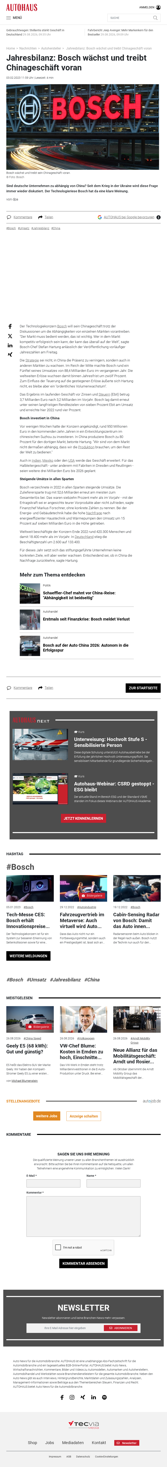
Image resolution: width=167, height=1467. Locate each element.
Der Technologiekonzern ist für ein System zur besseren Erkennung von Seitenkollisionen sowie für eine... (29, 938)
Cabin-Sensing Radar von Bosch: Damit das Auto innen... (136, 920)
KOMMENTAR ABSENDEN (84, 1263)
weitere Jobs (46, 1116)
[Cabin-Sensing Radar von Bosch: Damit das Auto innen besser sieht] (136, 888)
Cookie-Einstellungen (106, 1456)
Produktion (86, 447)
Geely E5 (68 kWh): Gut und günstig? (27, 1049)
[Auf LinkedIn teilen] (10, 345)
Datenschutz (83, 1456)
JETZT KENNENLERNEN (83, 818)
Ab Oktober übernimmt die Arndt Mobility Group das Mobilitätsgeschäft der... (133, 1073)
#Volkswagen (85, 1038)
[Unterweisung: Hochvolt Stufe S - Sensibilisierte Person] (40, 744)
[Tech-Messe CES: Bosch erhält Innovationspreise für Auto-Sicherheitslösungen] (30, 888)
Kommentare (23, 217)
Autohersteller (51, 48)
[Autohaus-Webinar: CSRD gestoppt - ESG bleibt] (40, 788)
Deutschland (84, 537)
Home (10, 48)
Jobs (49, 1442)
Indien (36, 460)
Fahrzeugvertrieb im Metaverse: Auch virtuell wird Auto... (82, 920)
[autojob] (152, 1101)
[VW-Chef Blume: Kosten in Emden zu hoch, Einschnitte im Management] (83, 1019)
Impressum (55, 1456)
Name (90, 1175)
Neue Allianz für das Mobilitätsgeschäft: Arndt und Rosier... (135, 1056)
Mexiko (47, 460)
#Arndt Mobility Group (140, 1040)
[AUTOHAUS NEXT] (31, 719)
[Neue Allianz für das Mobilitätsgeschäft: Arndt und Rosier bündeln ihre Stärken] (136, 1019)
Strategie (32, 360)
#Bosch (20, 867)
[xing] (82, 1397)
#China (91, 980)
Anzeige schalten (84, 1116)
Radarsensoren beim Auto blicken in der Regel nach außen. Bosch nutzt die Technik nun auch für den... (135, 938)
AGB (68, 1456)
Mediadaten (73, 1442)
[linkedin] (93, 1397)
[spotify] (104, 1397)
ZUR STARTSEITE (143, 688)
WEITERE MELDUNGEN (28, 956)
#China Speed (32, 1038)
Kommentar (34, 1192)
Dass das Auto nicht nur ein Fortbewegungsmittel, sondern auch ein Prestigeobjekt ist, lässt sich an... (82, 938)
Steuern (104, 394)
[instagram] (72, 1397)
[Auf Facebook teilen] (10, 326)
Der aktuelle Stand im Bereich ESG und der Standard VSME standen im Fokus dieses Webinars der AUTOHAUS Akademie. (112, 799)
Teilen (49, 217)
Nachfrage (94, 513)
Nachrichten (28, 48)
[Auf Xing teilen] (10, 354)
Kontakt (99, 1442)
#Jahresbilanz (65, 980)
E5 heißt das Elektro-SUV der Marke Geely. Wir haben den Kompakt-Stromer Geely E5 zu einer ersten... (28, 1069)
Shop (32, 1442)
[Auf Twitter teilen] (10, 335)
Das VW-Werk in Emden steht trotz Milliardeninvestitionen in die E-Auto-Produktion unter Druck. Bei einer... (82, 1069)
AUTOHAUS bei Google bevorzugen (129, 217)
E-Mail (30, 1175)
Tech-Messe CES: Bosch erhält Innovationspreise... (28, 920)
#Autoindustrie (86, 907)
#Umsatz (36, 980)
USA (71, 460)
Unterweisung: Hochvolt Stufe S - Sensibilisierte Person (110, 742)
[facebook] (62, 1397)
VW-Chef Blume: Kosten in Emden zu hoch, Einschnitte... (81, 1051)
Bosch (62, 326)
